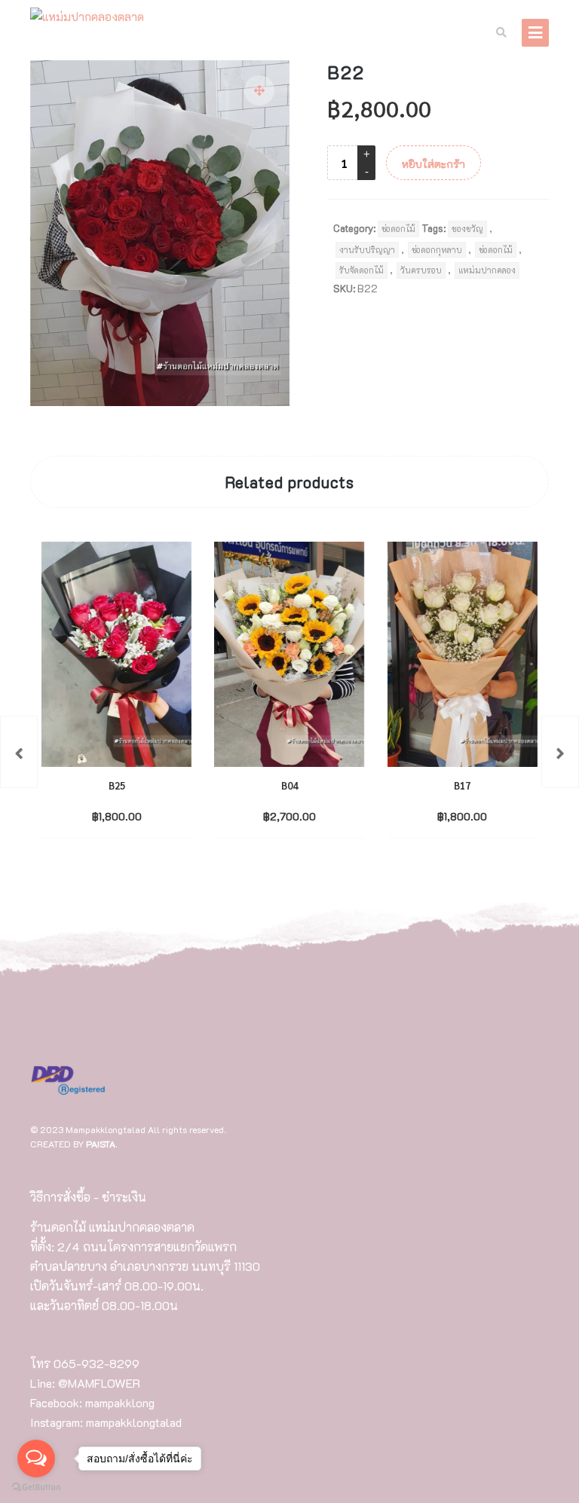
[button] (259, 90)
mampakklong (120, 1402)
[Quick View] (147, 815)
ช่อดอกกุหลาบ (437, 249)
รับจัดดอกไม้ (361, 270)
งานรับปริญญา (367, 249)
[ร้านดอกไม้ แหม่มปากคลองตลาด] (87, 17)
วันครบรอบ (421, 270)
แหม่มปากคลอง (487, 270)
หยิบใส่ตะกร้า (433, 164)
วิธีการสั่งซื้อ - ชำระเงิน (88, 1197)
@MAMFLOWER (99, 1383)
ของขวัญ (467, 228)
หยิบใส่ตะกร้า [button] (103, 815)
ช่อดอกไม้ (398, 228)
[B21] (19, 752)
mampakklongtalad (134, 1422)
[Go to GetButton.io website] (36, 1487)
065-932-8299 (96, 1363)
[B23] (560, 752)
